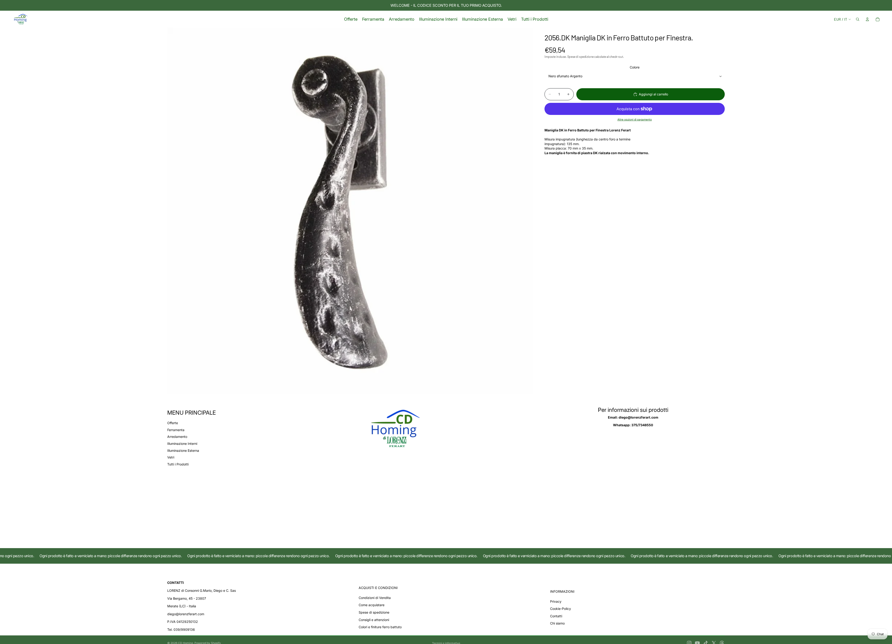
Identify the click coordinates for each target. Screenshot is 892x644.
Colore (634, 67)
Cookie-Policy (560, 609)
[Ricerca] (858, 19)
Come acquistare (371, 605)
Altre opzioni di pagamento (634, 119)
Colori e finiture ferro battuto (380, 627)
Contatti (556, 616)
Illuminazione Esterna (183, 450)
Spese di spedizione (374, 612)
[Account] (867, 19)
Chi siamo (557, 623)
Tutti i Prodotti (178, 464)
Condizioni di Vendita (375, 598)
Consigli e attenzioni (374, 620)
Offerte (172, 423)
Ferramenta (175, 430)
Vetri (170, 457)
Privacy (555, 601)
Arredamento (177, 437)
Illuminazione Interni (182, 444)
